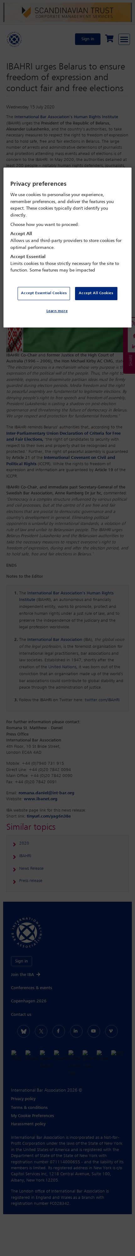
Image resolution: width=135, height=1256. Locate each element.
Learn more (57, 311)
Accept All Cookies (96, 293)
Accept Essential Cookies (44, 293)
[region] (67, 247)
